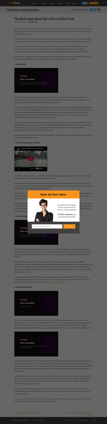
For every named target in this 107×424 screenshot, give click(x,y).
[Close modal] (29, 191)
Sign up (69, 226)
